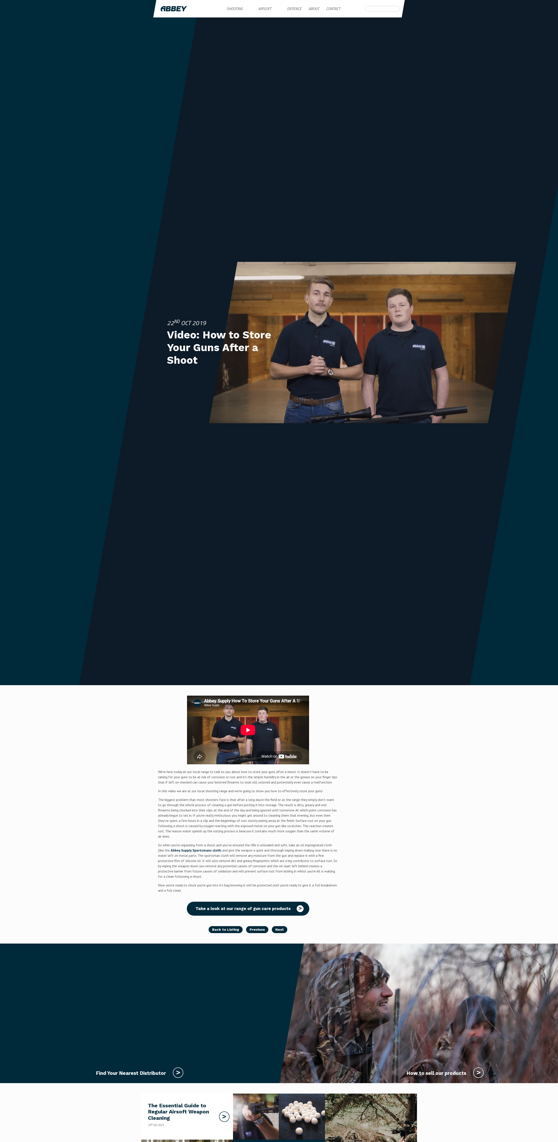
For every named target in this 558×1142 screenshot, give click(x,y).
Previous (257, 929)
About (313, 9)
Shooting (234, 9)
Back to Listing (225, 929)
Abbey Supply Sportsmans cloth (196, 850)
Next (279, 929)
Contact (333, 9)
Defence (294, 9)
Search (367, 8)
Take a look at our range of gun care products (244, 908)
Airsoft (264, 9)
